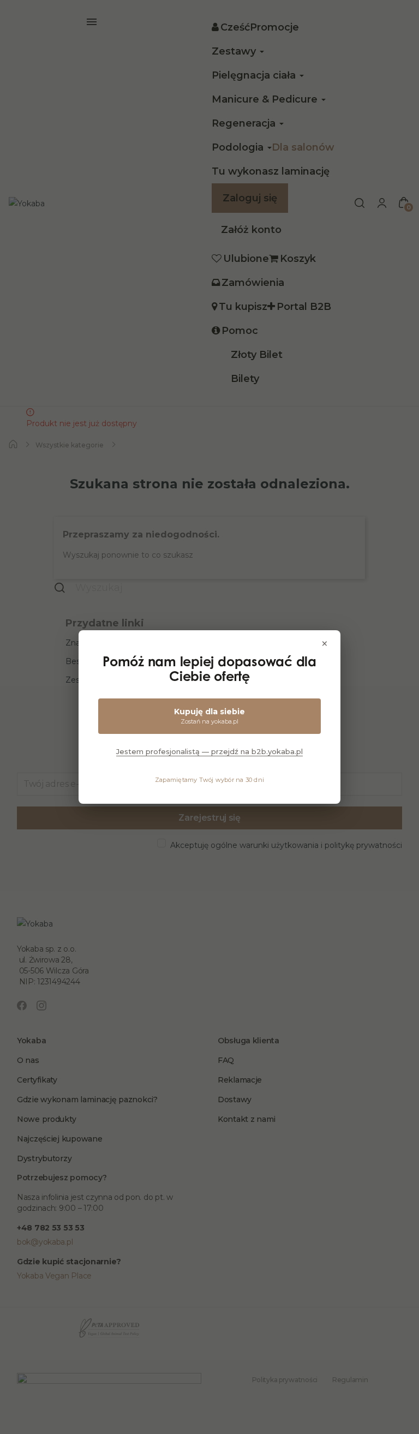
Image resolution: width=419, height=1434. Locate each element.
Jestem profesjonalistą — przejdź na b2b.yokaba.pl (209, 751)
